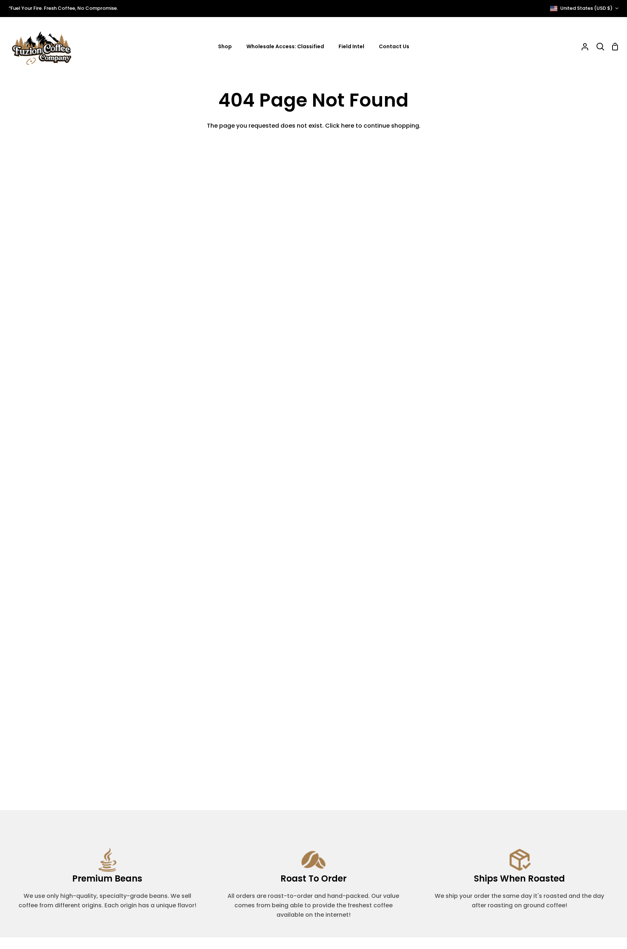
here (347, 125)
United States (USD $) (586, 8)
